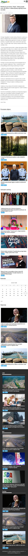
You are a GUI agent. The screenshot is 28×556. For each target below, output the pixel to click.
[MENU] (27, 1)
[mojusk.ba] (5, 2)
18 (6, 293)
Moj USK (11, 13)
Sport (2, 326)
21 (17, 293)
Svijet (3, 104)
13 (14, 291)
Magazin (2, 212)
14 (17, 291)
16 (25, 291)
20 (14, 293)
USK (3, 392)
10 (2, 291)
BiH (1, 346)
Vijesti (5, 134)
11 (6, 291)
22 (21, 293)
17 (2, 293)
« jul (1, 301)
